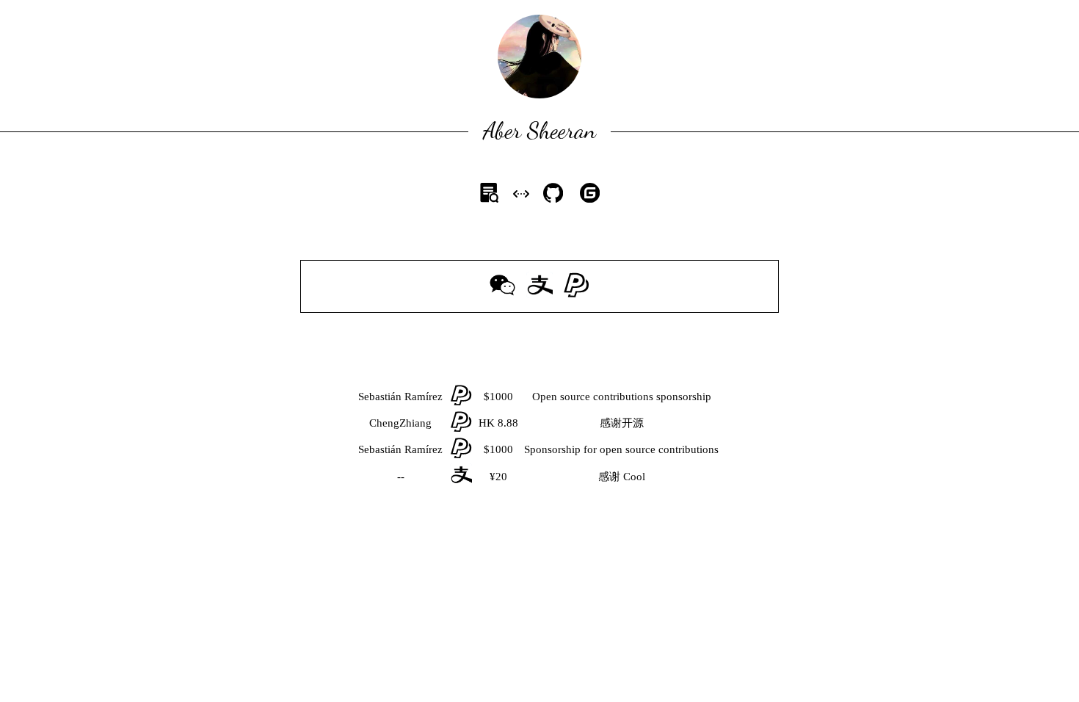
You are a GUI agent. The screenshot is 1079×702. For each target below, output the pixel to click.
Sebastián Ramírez (400, 396)
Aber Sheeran (539, 129)
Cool (634, 476)
